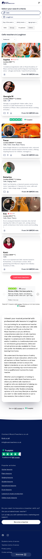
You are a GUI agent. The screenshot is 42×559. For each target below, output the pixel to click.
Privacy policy (6, 549)
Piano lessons (7, 473)
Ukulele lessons (7, 481)
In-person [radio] (22, 28)
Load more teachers (21, 277)
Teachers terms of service (10, 545)
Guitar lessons (7, 469)
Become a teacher (21, 522)
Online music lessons (9, 498)
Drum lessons (7, 490)
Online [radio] (31, 28)
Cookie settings (7, 552)
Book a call (6, 438)
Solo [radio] (5, 28)
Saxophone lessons (9, 486)
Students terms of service (10, 541)
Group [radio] (12, 28)
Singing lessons (7, 477)
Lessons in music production (12, 494)
